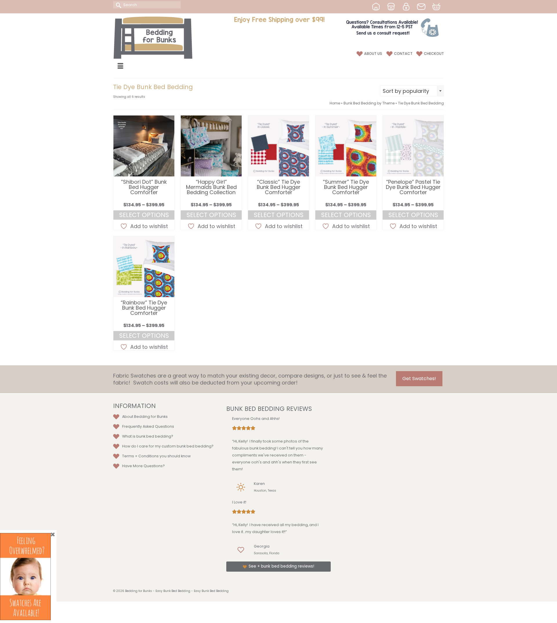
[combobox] (412, 90)
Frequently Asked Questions (148, 426)
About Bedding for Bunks (145, 416)
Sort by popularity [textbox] (406, 91)
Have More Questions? (143, 465)
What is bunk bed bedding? (147, 436)
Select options (144, 215)
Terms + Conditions (140, 456)
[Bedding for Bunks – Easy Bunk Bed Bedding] (165, 37)
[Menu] (120, 66)
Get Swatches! (419, 378)
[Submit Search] (117, 4)
